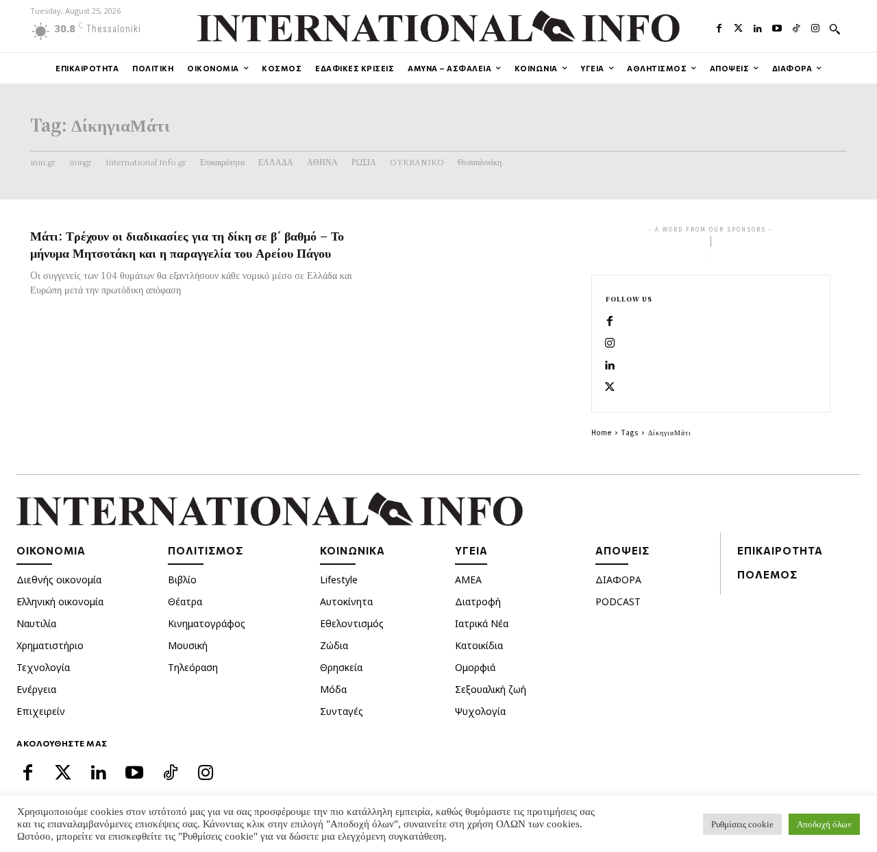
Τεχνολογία (43, 667)
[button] (834, 28)
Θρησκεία (341, 667)
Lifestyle (339, 579)
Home (601, 432)
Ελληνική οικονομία (59, 601)
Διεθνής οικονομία (58, 579)
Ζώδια (334, 645)
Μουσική (188, 645)
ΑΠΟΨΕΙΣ (622, 550)
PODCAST (618, 601)
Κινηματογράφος (206, 623)
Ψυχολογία (480, 711)
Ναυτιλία (36, 623)
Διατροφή (478, 601)
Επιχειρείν (40, 711)
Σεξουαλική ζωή (490, 689)
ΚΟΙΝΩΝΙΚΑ (352, 550)
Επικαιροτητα (780, 550)
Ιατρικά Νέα (481, 623)
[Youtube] (777, 27)
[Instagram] (815, 27)
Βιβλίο (182, 579)
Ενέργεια (36, 689)
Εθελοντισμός (352, 623)
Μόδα (333, 689)
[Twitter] (738, 27)
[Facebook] (719, 27)
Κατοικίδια (479, 645)
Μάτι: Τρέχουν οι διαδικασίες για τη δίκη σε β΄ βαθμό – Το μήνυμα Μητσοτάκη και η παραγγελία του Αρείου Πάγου (187, 243)
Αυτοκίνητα (346, 601)
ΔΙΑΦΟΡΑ (618, 579)
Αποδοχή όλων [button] (824, 824)
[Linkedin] (758, 27)
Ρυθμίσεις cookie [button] (742, 824)
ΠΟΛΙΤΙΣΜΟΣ (205, 550)
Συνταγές (341, 711)
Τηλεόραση (193, 667)
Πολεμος (767, 574)
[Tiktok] (796, 27)
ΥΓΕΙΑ (471, 550)
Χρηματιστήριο (50, 645)
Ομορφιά (475, 667)
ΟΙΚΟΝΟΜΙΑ (51, 550)
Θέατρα (185, 601)
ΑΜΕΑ (468, 579)
